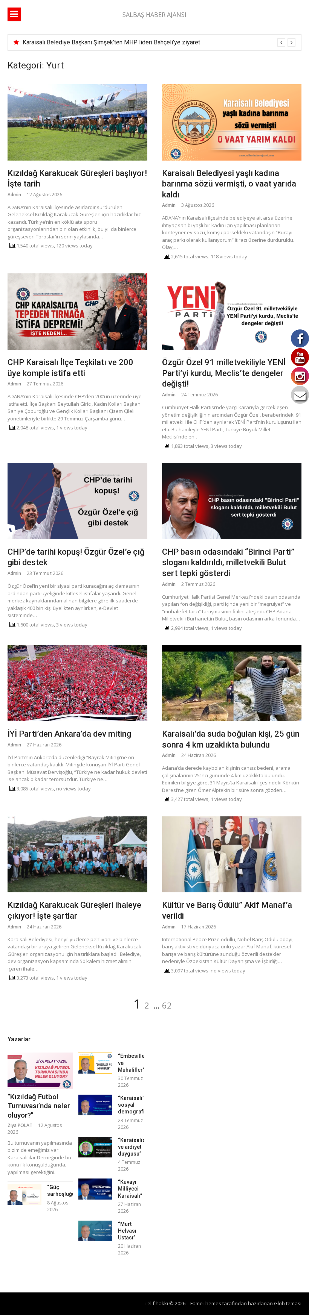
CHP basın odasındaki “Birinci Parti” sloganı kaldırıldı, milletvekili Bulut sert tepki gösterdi (228, 562)
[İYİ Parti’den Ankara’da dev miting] (77, 683)
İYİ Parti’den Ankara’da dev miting (69, 734)
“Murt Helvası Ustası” (127, 1231)
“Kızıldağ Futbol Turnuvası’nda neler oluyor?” (39, 1105)
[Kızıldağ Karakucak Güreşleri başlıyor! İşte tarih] (77, 122)
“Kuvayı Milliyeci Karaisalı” (130, 1188)
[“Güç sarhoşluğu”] (24, 1194)
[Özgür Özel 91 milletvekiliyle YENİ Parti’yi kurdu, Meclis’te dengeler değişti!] (232, 311)
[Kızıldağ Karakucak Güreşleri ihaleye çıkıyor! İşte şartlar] (77, 854)
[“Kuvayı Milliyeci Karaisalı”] (95, 1188)
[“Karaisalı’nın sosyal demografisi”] (95, 1105)
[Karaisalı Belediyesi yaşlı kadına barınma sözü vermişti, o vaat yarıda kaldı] (232, 122)
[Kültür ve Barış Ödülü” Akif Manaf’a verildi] (232, 854)
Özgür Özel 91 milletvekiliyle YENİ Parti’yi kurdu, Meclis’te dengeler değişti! (224, 373)
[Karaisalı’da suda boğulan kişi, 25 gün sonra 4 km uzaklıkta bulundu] (232, 683)
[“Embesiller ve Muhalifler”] (95, 1063)
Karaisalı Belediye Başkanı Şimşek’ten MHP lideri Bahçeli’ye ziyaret (111, 42)
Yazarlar (19, 1039)
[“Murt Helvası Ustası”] (95, 1231)
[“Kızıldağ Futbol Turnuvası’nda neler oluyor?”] (40, 1070)
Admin (14, 194)
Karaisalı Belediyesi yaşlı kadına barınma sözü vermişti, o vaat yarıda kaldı (229, 183)
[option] (159, 42)
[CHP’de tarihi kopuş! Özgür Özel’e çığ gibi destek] (77, 501)
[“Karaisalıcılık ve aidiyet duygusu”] (95, 1147)
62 (167, 1005)
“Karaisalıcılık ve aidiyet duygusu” (135, 1147)
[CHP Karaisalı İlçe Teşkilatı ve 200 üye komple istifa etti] (77, 311)
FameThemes (205, 1303)
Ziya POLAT (20, 1125)
